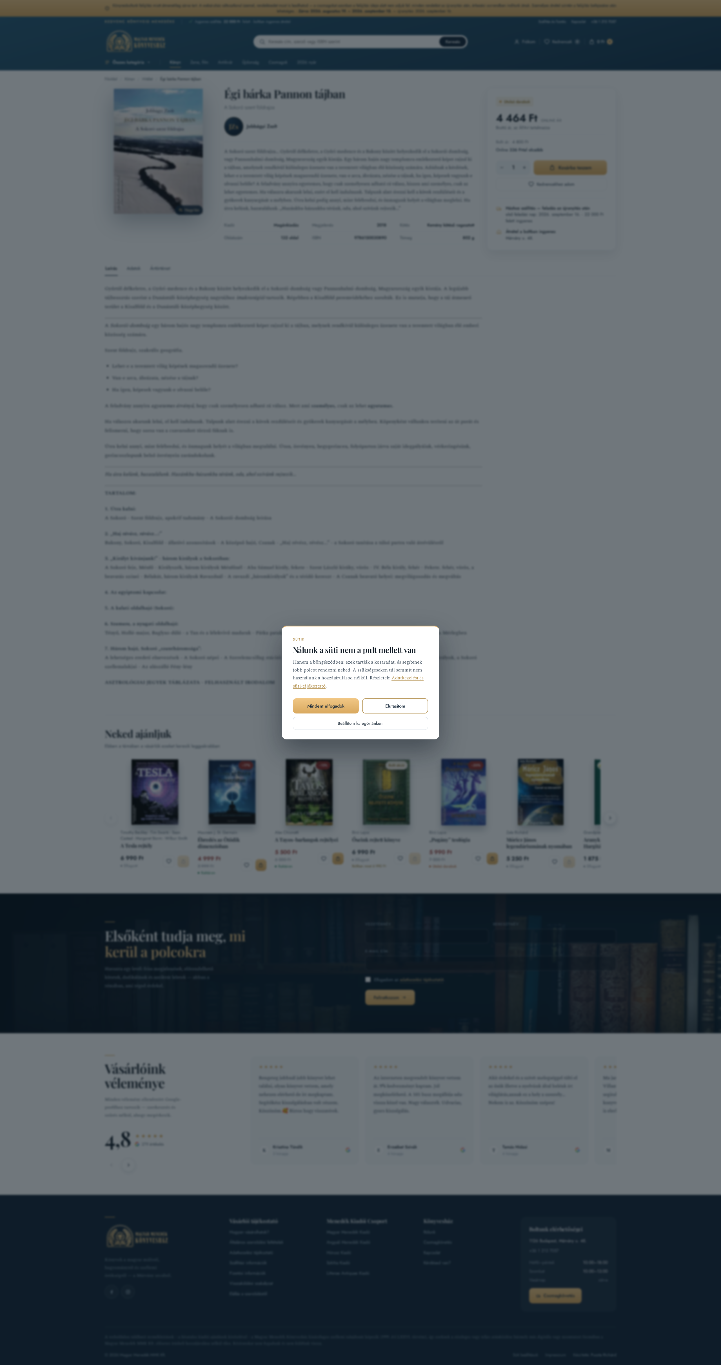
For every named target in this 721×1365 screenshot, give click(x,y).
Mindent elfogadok (325, 706)
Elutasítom (395, 706)
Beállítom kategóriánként (361, 723)
